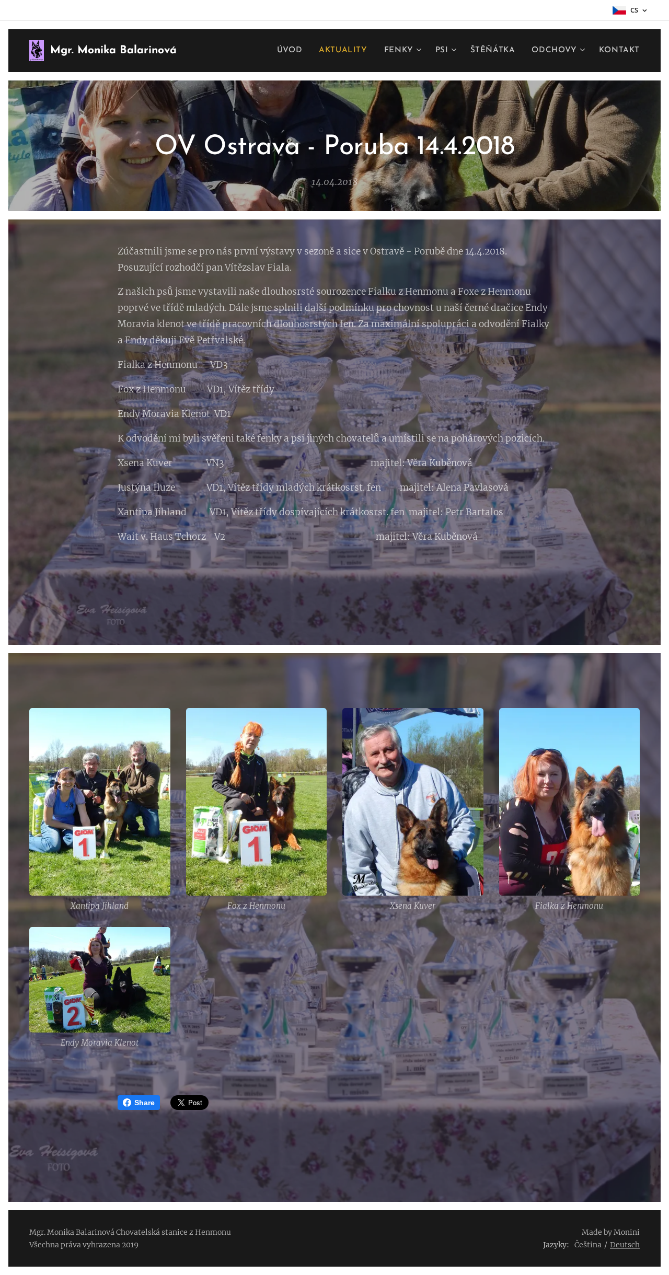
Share (144, 1102)
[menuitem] (292, 51)
